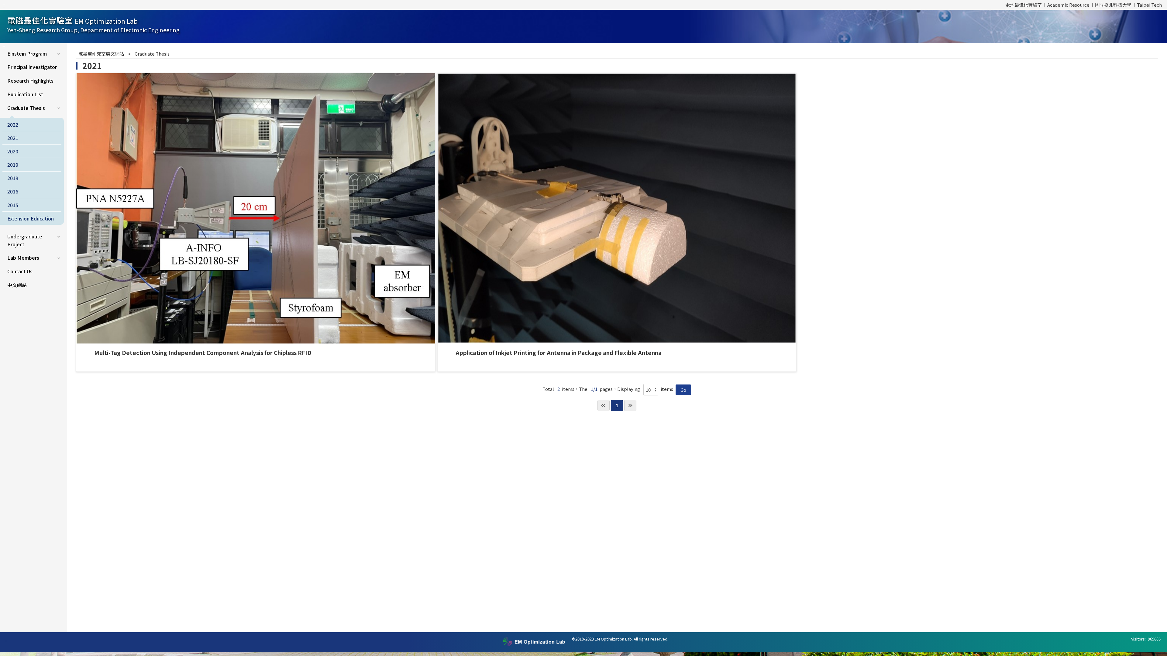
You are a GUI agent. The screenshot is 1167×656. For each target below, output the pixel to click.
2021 (12, 138)
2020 (12, 151)
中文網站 (17, 285)
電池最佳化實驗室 (1023, 5)
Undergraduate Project (24, 240)
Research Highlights (30, 80)
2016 (12, 191)
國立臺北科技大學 (1113, 5)
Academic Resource (1068, 5)
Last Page (630, 405)
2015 (12, 205)
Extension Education (30, 218)
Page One (603, 405)
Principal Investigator (32, 66)
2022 (12, 124)
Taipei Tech (1149, 5)
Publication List (25, 94)
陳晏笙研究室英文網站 (101, 53)
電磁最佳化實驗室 (93, 24)
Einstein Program (27, 53)
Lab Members (23, 257)
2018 (12, 178)
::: (3, 5)
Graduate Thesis (26, 107)
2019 (12, 164)
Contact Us (20, 271)
